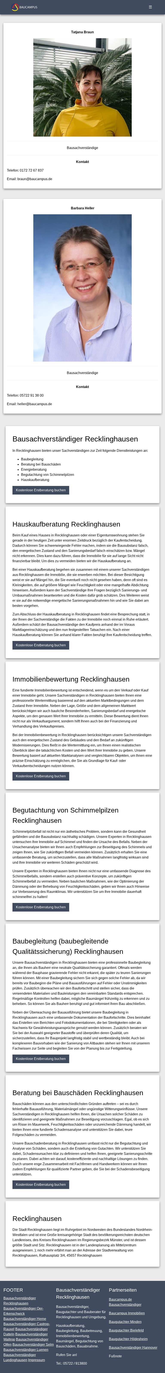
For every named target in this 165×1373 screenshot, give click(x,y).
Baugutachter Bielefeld (126, 1330)
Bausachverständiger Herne (24, 1319)
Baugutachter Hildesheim (128, 1339)
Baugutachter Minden (125, 1322)
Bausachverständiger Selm (33, 1344)
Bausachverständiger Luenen (25, 1350)
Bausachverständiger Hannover (133, 1347)
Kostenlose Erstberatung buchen (41, 490)
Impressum (36, 1360)
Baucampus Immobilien (127, 1313)
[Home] (24, 7)
